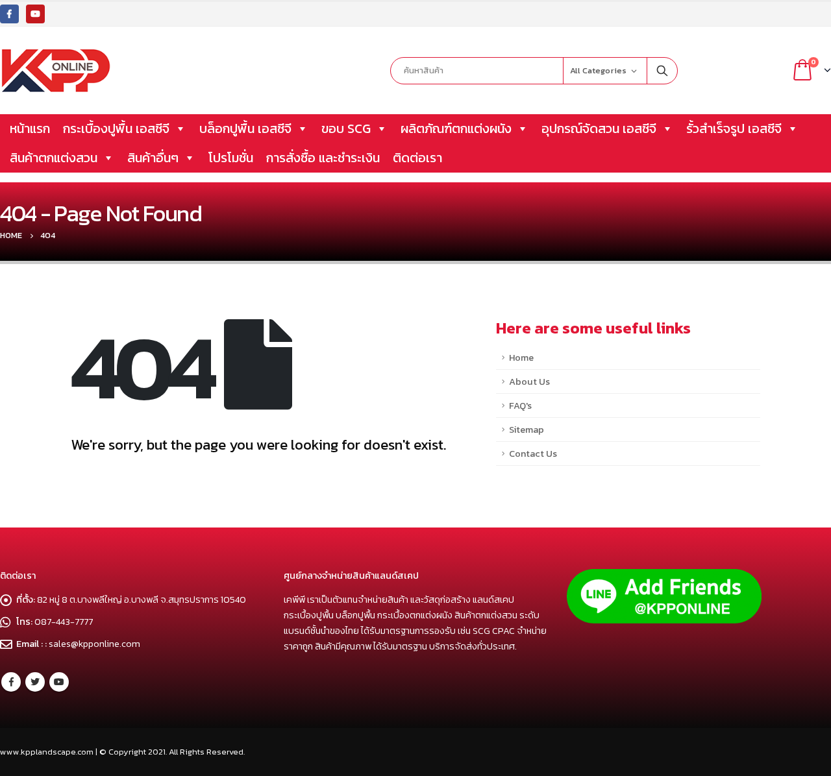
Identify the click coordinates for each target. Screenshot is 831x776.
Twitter (35, 682)
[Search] (662, 71)
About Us (529, 381)
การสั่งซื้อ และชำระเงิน (323, 157)
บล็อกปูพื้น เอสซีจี (245, 128)
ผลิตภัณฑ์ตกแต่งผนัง (456, 128)
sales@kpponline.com (94, 644)
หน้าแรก (30, 128)
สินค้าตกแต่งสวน (53, 157)
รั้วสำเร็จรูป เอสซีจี (734, 128)
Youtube (59, 682)
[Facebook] (9, 14)
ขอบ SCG (346, 128)
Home (521, 357)
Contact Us (533, 453)
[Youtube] (35, 14)
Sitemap (526, 429)
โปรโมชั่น (230, 157)
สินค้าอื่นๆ (153, 157)
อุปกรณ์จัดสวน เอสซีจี (598, 128)
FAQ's (520, 405)
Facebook (11, 682)
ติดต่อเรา (417, 157)
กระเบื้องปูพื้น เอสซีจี (116, 128)
